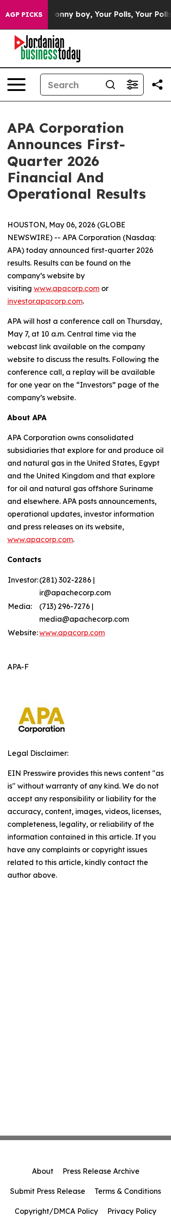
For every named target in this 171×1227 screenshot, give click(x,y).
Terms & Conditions (127, 1191)
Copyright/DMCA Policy (56, 1211)
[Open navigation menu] (16, 84)
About (42, 1171)
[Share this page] (157, 84)
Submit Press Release (47, 1191)
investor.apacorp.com (45, 301)
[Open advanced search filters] (132, 84)
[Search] (110, 84)
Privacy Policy (131, 1211)
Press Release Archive (101, 1171)
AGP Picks (23, 14)
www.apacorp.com (66, 288)
